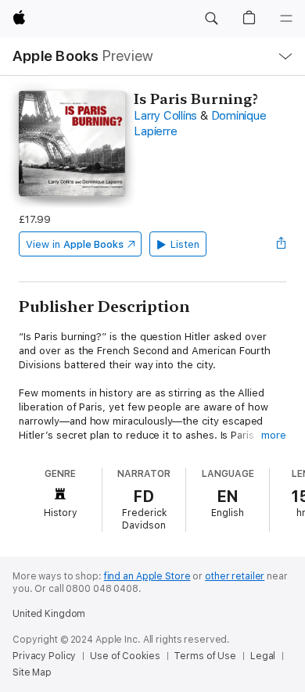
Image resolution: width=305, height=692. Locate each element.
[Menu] (286, 19)
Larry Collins (165, 116)
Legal (262, 656)
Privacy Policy (44, 656)
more (273, 435)
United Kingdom (49, 613)
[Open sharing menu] (281, 244)
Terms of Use (205, 656)
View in (75, 244)
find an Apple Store (147, 576)
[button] (211, 19)
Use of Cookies (125, 656)
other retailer (234, 576)
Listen (184, 244)
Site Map (32, 672)
